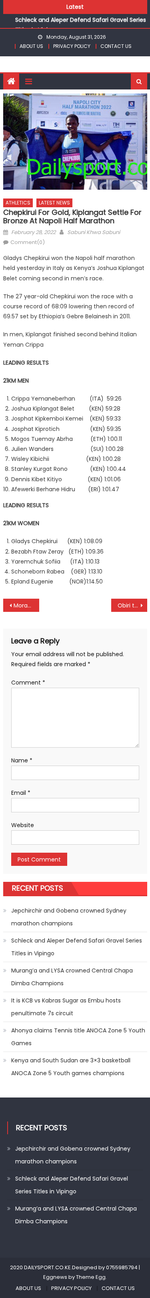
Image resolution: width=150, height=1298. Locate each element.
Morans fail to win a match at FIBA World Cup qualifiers (26, 605)
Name (21, 760)
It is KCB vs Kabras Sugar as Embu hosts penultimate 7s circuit (66, 1006)
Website (22, 825)
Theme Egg (91, 1277)
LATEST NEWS (54, 202)
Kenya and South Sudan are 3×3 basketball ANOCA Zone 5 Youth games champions (70, 1066)
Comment (28, 683)
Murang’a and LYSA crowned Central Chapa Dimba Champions (72, 977)
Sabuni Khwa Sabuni (93, 232)
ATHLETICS (18, 202)
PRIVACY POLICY (71, 46)
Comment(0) (27, 242)
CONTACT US (116, 46)
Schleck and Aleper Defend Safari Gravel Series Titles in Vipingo (76, 947)
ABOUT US (31, 46)
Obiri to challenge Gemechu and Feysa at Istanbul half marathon (132, 605)
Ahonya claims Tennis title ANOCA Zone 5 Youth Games (78, 1036)
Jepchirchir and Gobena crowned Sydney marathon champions (68, 917)
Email (20, 793)
